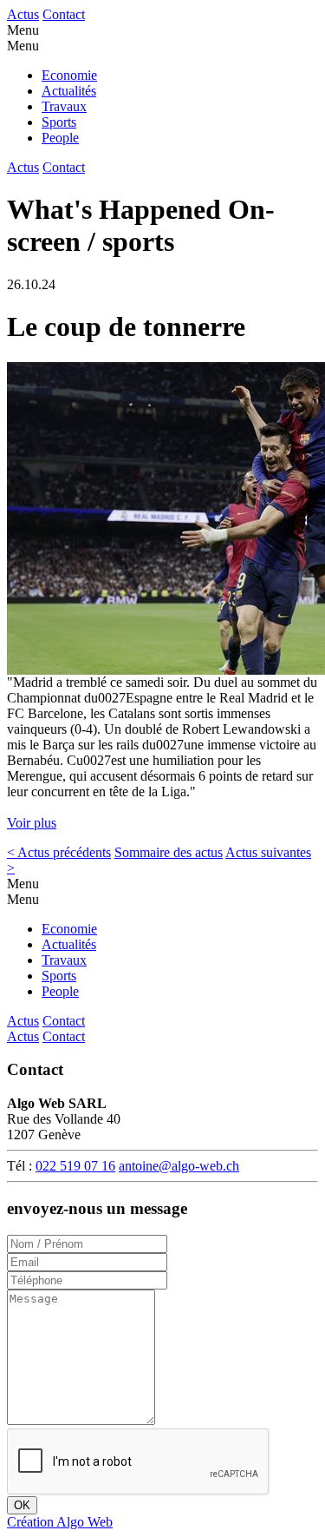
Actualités (69, 90)
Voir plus (31, 822)
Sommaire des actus (168, 852)
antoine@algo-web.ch (179, 1165)
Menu (23, 30)
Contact (63, 14)
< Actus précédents (59, 852)
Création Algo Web (60, 1521)
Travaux (64, 106)
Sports (59, 122)
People (60, 137)
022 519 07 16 (75, 1165)
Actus (23, 14)
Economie (69, 75)
